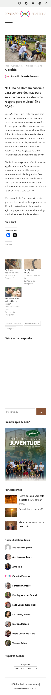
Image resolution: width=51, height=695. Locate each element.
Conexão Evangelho (34, 65)
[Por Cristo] (13, 264)
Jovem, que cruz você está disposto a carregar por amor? (31, 500)
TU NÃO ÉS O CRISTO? (29, 271)
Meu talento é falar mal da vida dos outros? (12, 301)
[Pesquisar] (41, 411)
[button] (25, 454)
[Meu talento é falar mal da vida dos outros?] (13, 292)
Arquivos (25, 664)
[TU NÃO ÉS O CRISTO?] (32, 264)
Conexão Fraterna (30, 76)
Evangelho (10, 328)
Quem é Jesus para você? (31, 509)
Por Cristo (9, 269)
